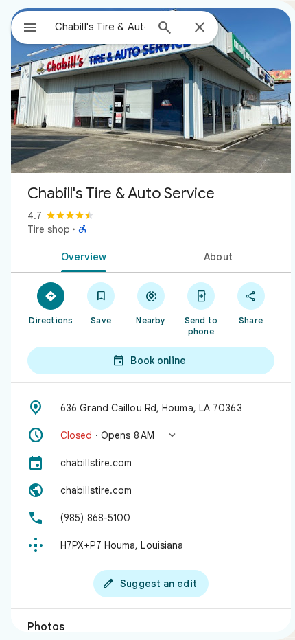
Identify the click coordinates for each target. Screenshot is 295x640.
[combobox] (100, 27)
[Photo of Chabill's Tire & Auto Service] (151, 90)
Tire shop (48, 229)
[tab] (81, 255)
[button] (151, 435)
